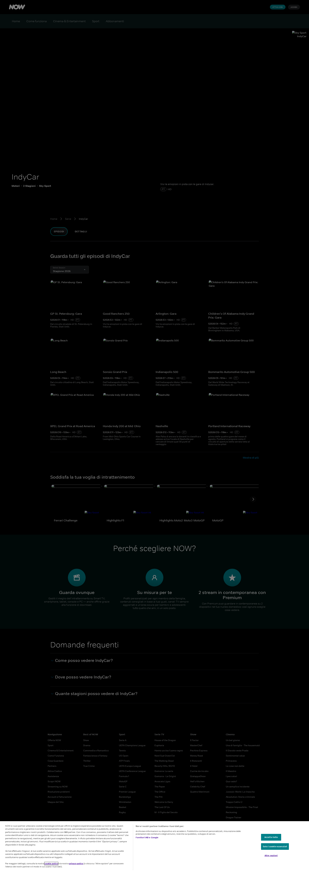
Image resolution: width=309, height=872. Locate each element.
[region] (154, 846)
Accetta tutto (271, 837)
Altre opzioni (271, 855)
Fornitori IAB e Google (147, 837)
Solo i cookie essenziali (275, 846)
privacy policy (76, 863)
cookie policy (51, 863)
